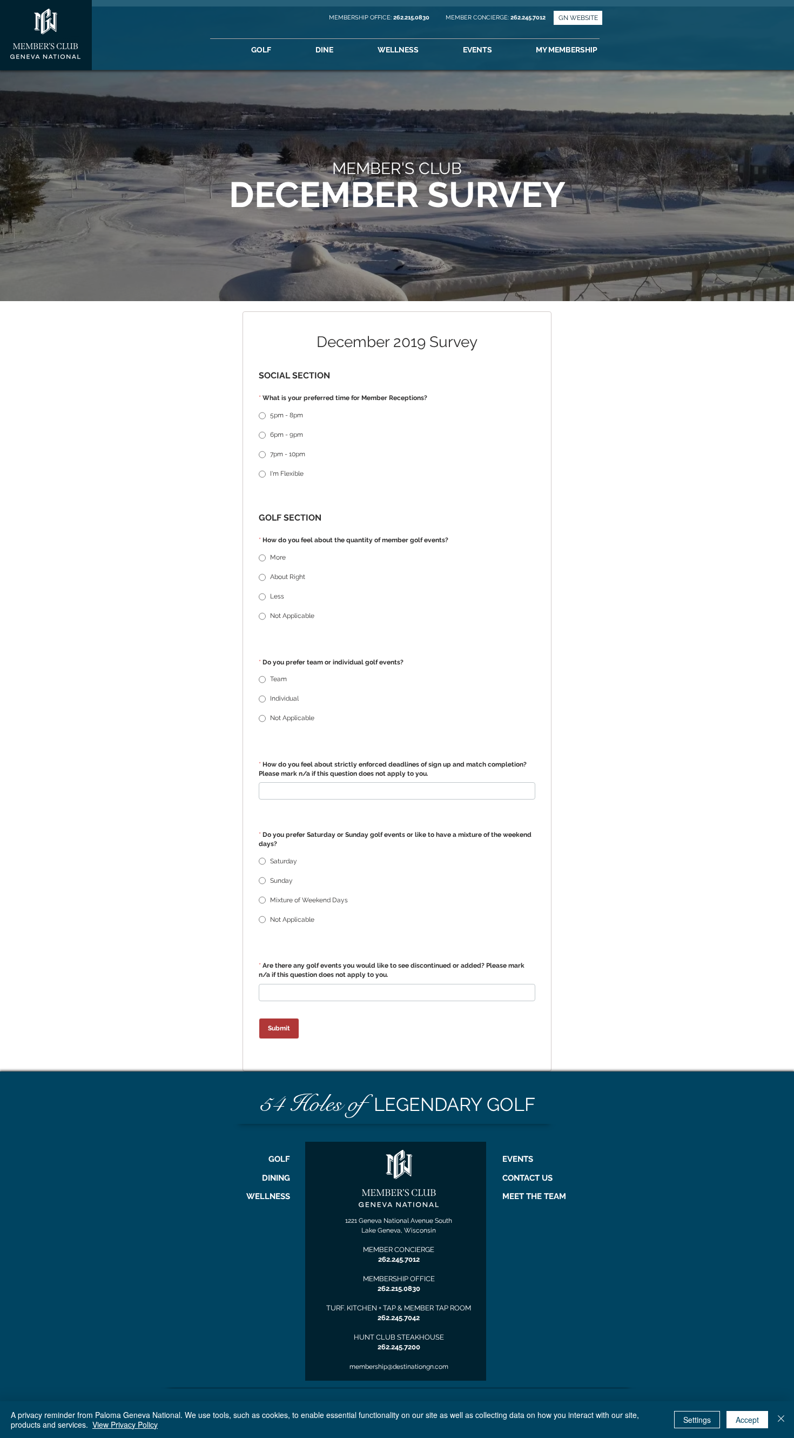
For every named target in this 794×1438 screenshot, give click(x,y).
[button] (581, 50)
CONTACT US (527, 1178)
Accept (747, 1419)
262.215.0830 (412, 17)
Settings (697, 1419)
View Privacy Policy (125, 1424)
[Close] (781, 1419)
